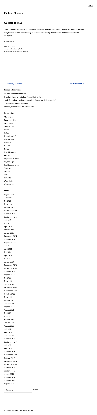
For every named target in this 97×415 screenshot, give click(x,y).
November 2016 (10, 364)
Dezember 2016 (10, 361)
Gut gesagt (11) (13, 23)
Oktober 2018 (9, 351)
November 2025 (10, 210)
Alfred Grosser (17, 52)
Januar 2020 (9, 335)
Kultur (21, 49)
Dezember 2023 (10, 265)
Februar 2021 (9, 319)
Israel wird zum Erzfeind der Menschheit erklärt (23, 97)
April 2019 (8, 348)
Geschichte (8, 123)
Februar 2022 (9, 300)
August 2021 (9, 310)
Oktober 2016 (9, 367)
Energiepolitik (10, 120)
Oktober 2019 (9, 338)
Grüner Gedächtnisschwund (15, 93)
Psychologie (9, 162)
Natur (6, 149)
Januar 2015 (9, 374)
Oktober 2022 (9, 294)
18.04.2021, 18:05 (9, 47)
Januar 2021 (9, 322)
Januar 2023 (9, 284)
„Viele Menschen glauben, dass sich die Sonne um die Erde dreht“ (30, 100)
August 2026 (9, 194)
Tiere (6, 174)
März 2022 (8, 297)
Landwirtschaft (10, 136)
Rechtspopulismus (11, 165)
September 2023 (10, 274)
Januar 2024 (9, 262)
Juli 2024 (7, 245)
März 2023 (8, 281)
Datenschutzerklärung (27, 410)
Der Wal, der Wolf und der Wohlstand (19, 106)
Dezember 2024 (10, 236)
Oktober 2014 (9, 377)
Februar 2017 (9, 358)
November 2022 (10, 290)
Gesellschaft (14, 49)
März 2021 (8, 316)
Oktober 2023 (9, 271)
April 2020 (8, 332)
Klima (6, 129)
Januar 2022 (9, 303)
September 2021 (10, 306)
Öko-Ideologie (10, 152)
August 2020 (9, 326)
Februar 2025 (9, 229)
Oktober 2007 (9, 380)
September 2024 (10, 242)
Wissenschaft (9, 184)
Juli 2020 (7, 329)
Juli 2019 (7, 345)
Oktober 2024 (9, 239)
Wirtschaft (8, 181)
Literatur (7, 142)
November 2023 (10, 268)
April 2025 (8, 226)
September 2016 (10, 371)
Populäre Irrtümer (11, 158)
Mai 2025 (7, 223)
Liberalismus (9, 139)
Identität (25, 52)
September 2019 (10, 342)
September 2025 (10, 217)
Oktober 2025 (9, 213)
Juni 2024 (8, 249)
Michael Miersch (13, 13)
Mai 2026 (7, 201)
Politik (7, 155)
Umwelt (7, 178)
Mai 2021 (7, 313)
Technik (7, 171)
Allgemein (8, 117)
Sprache (7, 168)
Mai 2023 (7, 278)
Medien (7, 146)
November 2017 (10, 354)
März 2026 (8, 204)
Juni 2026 (8, 197)
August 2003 (9, 383)
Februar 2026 (9, 207)
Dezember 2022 (10, 287)
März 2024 (8, 258)
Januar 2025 (9, 233)
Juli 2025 (7, 220)
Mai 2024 (7, 252)
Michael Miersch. (14, 410)
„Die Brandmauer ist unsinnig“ (16, 103)
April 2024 (8, 255)
